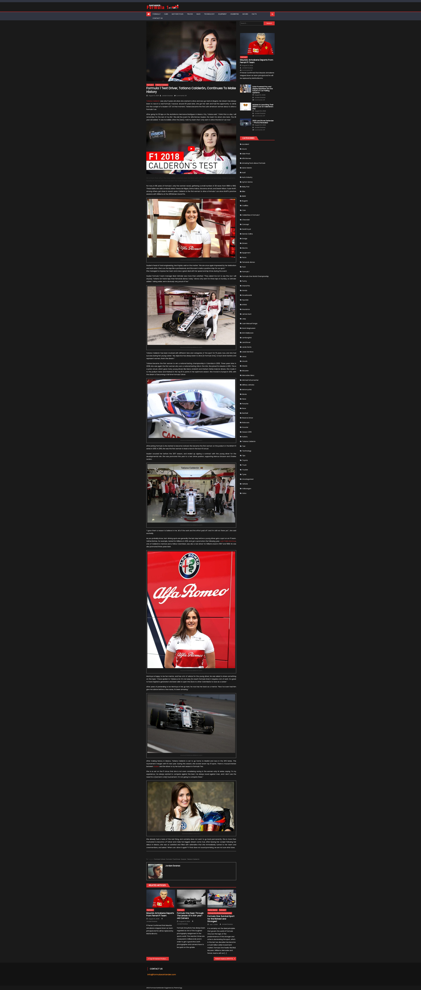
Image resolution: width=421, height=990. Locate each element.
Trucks (190, 14)
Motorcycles (177, 14)
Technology (209, 14)
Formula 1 (156, 14)
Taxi (243, 446)
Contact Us (158, 18)
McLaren (245, 371)
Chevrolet (246, 220)
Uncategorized (247, 479)
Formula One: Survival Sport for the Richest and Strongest (220, 919)
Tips (243, 455)
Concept (245, 224)
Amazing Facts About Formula (253, 163)
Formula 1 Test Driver (173, 859)
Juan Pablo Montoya (228, 541)
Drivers (244, 243)
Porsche (245, 404)
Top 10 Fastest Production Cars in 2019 (159, 959)
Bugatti (245, 201)
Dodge (244, 238)
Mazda (244, 366)
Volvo (244, 493)
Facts (254, 14)
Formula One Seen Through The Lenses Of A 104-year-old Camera (190, 915)
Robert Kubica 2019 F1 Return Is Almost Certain (225, 959)
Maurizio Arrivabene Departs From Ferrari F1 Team (160, 914)
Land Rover (246, 342)
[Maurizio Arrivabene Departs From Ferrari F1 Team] (160, 899)
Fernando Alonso (248, 262)
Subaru (245, 437)
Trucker (245, 470)
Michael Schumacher (250, 380)
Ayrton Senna (212, 910)
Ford (243, 267)
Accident (245, 144)
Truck (244, 465)
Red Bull (245, 413)
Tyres (244, 474)
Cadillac (245, 205)
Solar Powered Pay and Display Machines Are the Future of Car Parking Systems (262, 90)
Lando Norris (246, 347)
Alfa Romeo (246, 158)
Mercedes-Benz (248, 375)
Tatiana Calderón (162, 85)
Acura (244, 149)
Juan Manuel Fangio (249, 323)
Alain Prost (246, 154)
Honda (244, 290)
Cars (166, 14)
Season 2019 (247, 432)
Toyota (245, 460)
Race (198, 14)
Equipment (222, 14)
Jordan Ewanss (167, 96)
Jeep (244, 319)
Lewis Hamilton (247, 352)
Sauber (156, 766)
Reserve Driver (247, 418)
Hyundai (245, 300)
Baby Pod (245, 187)
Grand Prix (246, 286)
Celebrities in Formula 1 (251, 215)
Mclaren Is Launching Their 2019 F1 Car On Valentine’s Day (262, 107)
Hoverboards (247, 295)
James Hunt (246, 314)
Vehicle (245, 484)
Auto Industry (247, 177)
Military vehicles (248, 385)
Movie (244, 394)
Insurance (246, 309)
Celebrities (234, 14)
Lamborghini (247, 338)
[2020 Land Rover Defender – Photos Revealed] (245, 122)
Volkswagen (246, 488)
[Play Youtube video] (191, 148)
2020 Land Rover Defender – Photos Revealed (263, 122)
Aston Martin (247, 168)
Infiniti (244, 305)
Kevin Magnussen (248, 328)
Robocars (245, 422)
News (244, 399)
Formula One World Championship (219, 913)
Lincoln (244, 361)
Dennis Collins (247, 234)
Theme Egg (178, 988)
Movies (245, 14)
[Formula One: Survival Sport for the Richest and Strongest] (221, 899)
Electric (245, 248)
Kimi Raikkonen (247, 333)
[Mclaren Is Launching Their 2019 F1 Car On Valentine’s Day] (245, 106)
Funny (244, 281)
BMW (244, 196)
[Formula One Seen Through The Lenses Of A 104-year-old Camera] (191, 899)
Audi (243, 172)
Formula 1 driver (159, 859)
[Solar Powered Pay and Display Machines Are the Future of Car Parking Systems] (245, 88)
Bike (243, 191)
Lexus (244, 356)
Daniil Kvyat (246, 229)
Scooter (245, 427)
